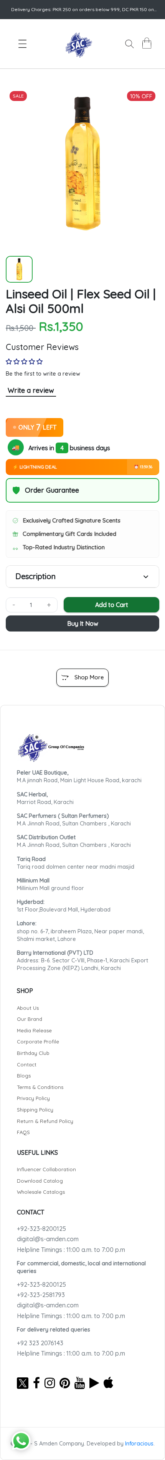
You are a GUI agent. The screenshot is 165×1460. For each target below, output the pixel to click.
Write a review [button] (31, 390)
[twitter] (22, 1382)
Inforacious (139, 1443)
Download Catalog (40, 1181)
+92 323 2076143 (40, 1343)
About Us (28, 1008)
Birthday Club (33, 1053)
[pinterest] (64, 1382)
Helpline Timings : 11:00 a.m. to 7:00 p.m (71, 1249)
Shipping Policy (35, 1110)
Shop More (89, 677)
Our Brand (29, 1019)
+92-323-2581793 (41, 1295)
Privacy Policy (33, 1098)
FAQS (23, 1132)
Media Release (34, 1030)
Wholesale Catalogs (41, 1192)
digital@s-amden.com (48, 1239)
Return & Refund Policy (45, 1121)
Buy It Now (82, 623)
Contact (26, 1064)
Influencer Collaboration (46, 1169)
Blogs (24, 1076)
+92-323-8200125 (41, 1228)
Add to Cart (111, 605)
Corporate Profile (38, 1041)
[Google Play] (94, 1382)
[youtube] (79, 1382)
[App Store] (108, 1382)
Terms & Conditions (40, 1087)
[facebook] (36, 1382)
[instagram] (50, 1382)
